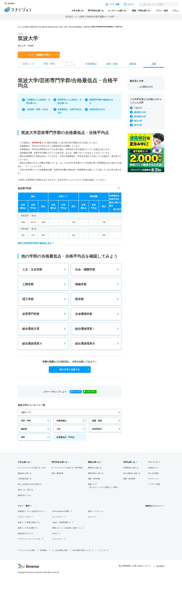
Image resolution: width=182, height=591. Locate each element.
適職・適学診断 (94, 479)
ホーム (20, 26)
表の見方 (117, 209)
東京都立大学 (140, 116)
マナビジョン (17, 9)
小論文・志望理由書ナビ (61, 522)
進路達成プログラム (25, 533)
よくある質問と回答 (60, 550)
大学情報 (26, 26)
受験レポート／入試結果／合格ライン (66, 528)
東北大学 (138, 121)
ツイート (77, 392)
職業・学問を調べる (141, 10)
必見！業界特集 (57, 473)
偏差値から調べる (24, 473)
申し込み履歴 (153, 473)
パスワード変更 (154, 484)
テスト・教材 (162, 10)
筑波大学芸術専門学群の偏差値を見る (35, 243)
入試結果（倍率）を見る (37, 109)
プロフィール (153, 479)
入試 (58, 429)
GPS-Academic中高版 (60, 511)
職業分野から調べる (95, 473)
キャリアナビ (57, 517)
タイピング (92, 517)
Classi (54, 533)
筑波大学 (44, 26)
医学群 (79, 299)
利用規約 (43, 550)
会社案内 (160, 566)
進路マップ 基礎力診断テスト (29, 522)
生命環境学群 (83, 313)
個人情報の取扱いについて (83, 550)
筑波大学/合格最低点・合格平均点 (80, 26)
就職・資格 (97, 420)
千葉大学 (138, 108)
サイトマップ (104, 550)
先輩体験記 (61, 420)
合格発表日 (97, 429)
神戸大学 (138, 125)
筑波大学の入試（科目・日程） (58, 26)
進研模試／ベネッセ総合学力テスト (31, 511)
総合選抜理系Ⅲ (85, 343)
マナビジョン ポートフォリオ (29, 539)
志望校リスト (153, 468)
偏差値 (24, 429)
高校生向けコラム (24, 495)
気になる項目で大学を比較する (30, 484)
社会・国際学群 (85, 269)
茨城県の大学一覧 (35, 26)
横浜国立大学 (140, 112)
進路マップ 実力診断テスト (28, 528)
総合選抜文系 (30, 328)
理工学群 (28, 299)
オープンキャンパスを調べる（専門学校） (67, 468)
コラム (175, 10)
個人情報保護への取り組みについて (134, 566)
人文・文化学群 (32, 269)
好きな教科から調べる (131, 473)
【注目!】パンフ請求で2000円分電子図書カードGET (90, 16)
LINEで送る (90, 392)
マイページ (153, 462)
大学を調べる (78, 10)
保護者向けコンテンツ (153, 506)
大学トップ (26, 412)
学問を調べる (129, 462)
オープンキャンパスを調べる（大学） (32, 468)
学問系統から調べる (131, 468)
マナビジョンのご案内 (26, 550)
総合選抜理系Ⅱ (32, 343)
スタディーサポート (25, 517)
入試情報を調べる (24, 479)
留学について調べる (25, 490)
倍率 (23, 437)
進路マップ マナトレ (96, 511)
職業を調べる (94, 462)
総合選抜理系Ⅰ (85, 328)
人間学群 (28, 284)
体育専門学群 (30, 313)
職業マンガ (103, 485)
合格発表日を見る (97, 109)
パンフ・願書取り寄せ (38, 55)
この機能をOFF (146, 86)
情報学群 (81, 284)
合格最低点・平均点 (65, 437)
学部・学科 (26, 420)
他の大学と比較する (69, 369)
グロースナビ (57, 539)
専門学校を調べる (96, 10)
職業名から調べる (95, 468)
